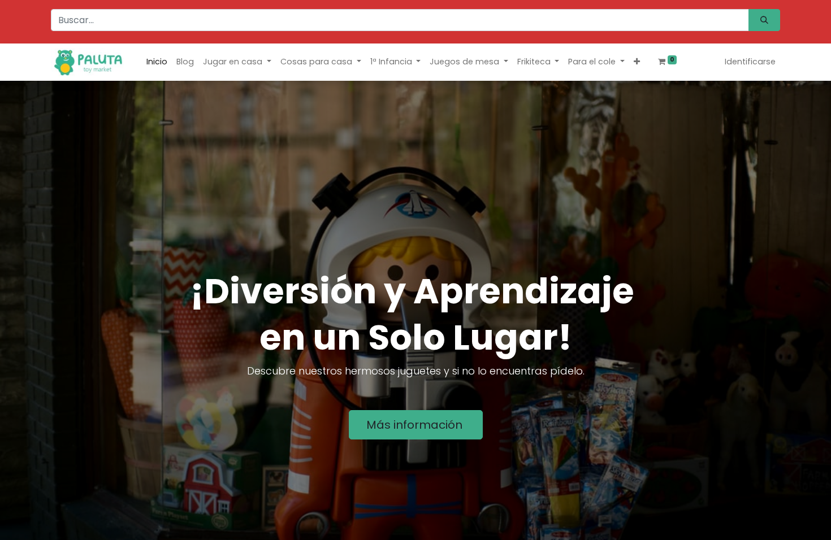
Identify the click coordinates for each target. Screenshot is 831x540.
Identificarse (750, 61)
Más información (415, 425)
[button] (636, 61)
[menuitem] (157, 61)
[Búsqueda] (764, 20)
